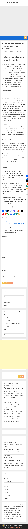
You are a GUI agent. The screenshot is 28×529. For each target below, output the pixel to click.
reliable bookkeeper (7, 418)
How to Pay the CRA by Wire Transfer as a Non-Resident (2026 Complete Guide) (13, 444)
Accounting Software (14, 383)
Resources (6, 332)
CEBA (14, 398)
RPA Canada (7, 297)
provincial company (7, 416)
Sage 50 (17, 418)
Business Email (8, 398)
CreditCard (21, 400)
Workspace (6, 423)
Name (4, 257)
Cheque (18, 397)
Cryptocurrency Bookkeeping (9, 404)
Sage (13, 418)
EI (22, 404)
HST (12, 409)
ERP (14, 407)
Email (4, 264)
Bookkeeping (19, 388)
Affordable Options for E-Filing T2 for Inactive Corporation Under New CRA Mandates (13, 465)
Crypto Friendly (18, 404)
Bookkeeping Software (11, 391)
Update (5, 217)
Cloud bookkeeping (7, 400)
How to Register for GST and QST (12, 460)
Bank (13, 385)
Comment (5, 236)
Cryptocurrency (12, 402)
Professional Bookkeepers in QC (12, 323)
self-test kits (6, 421)
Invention (6, 326)
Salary (21, 418)
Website (4, 270)
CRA (17, 400)
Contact (6, 335)
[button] (3, 211)
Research (6, 329)
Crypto (5, 402)
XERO (10, 423)
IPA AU (5, 299)
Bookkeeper (10, 388)
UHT (14, 421)
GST (8, 409)
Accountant (7, 383)
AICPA (5, 291)
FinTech (6, 486)
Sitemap (6, 305)
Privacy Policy (7, 302)
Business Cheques (18, 395)
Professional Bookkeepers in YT (12, 312)
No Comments (19, 52)
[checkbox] (3, 525)
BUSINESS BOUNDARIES (8, 395)
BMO (16, 385)
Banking (6, 478)
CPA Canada (7, 294)
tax (10, 421)
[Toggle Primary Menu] (25, 37)
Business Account (8, 393)
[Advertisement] (14, 21)
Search (6, 374)
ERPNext (18, 407)
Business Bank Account (18, 393)
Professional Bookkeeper (12, 413)
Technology (7, 320)
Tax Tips (6, 317)
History (6, 489)
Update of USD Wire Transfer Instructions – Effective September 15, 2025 (13, 451)
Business (6, 314)
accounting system (7, 385)
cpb (12, 51)
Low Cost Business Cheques (9, 411)
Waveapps (17, 421)
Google (5, 409)
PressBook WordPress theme (16, 527)
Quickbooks (16, 416)
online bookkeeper (18, 411)
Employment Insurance (8, 407)
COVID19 (13, 400)
